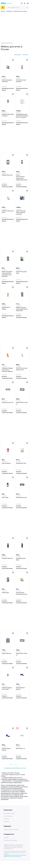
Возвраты (6, 821)
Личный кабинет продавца (11, 829)
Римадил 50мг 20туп (21, 463)
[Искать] (27, 7)
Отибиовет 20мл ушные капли (8, 211)
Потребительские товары (20, 11)
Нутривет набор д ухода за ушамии (8, 115)
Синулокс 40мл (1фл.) (7, 175)
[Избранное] (21, 3)
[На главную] (3, 3)
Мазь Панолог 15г (20, 748)
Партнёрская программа (10, 840)
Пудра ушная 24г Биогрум (6, 308)
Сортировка (17, 54)
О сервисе (6, 818)
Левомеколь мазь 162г (7, 402)
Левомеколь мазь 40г (21, 497)
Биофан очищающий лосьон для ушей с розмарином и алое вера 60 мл (7, 274)
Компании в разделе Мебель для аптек (15, 768)
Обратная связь (8, 816)
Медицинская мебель (7, 43)
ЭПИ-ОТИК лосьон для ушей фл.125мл (21, 369)
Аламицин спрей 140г (7, 558)
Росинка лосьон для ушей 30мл (21, 80)
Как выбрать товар (9, 813)
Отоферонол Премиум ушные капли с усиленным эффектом (7, 370)
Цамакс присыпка (6, 653)
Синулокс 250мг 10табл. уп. (22, 403)
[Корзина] (24, 3)
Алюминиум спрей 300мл (20, 559)
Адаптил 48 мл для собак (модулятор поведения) (20, 212)
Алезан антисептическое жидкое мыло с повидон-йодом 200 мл (21, 177)
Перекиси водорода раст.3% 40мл (7, 688)
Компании (9, 11)
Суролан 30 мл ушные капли (21, 272)
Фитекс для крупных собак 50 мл (7, 80)
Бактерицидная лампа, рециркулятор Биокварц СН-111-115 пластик (22, 116)
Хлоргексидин (5, 592)
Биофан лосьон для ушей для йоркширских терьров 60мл (22, 309)
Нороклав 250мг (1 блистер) (20, 688)
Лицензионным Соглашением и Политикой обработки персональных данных (15, 855)
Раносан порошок (6, 463)
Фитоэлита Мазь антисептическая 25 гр (21, 593)
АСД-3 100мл (5, 497)
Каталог (3, 11)
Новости (6, 837)
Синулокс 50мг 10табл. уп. (21, 654)
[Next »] (21, 764)
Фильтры (25, 54)
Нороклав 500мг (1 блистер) (6, 749)
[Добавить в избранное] (13, 60)
